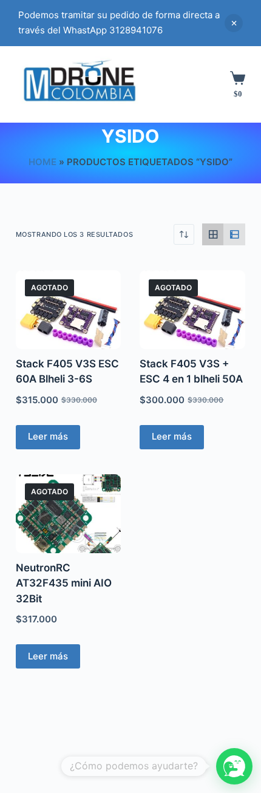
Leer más (48, 436)
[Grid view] (213, 234)
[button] (234, 766)
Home (42, 162)
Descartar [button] (234, 23)
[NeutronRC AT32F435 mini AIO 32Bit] (68, 513)
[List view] (234, 234)
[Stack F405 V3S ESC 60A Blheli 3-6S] (68, 309)
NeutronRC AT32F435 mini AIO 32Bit (64, 583)
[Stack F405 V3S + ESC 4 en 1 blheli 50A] (192, 309)
